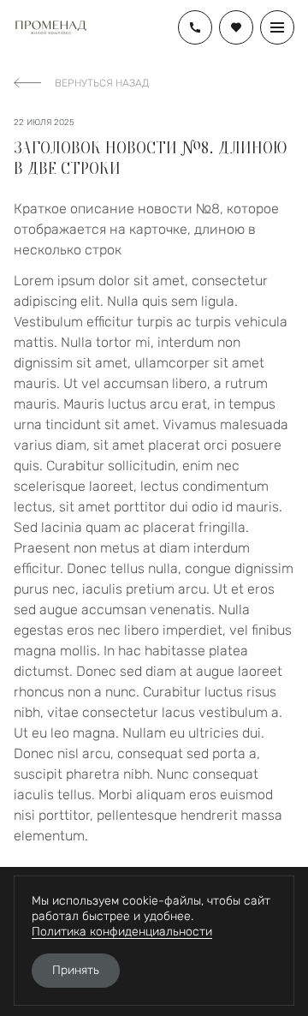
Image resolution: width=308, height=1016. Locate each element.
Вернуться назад (102, 83)
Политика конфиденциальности (122, 931)
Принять (75, 970)
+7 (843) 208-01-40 (195, 27)
